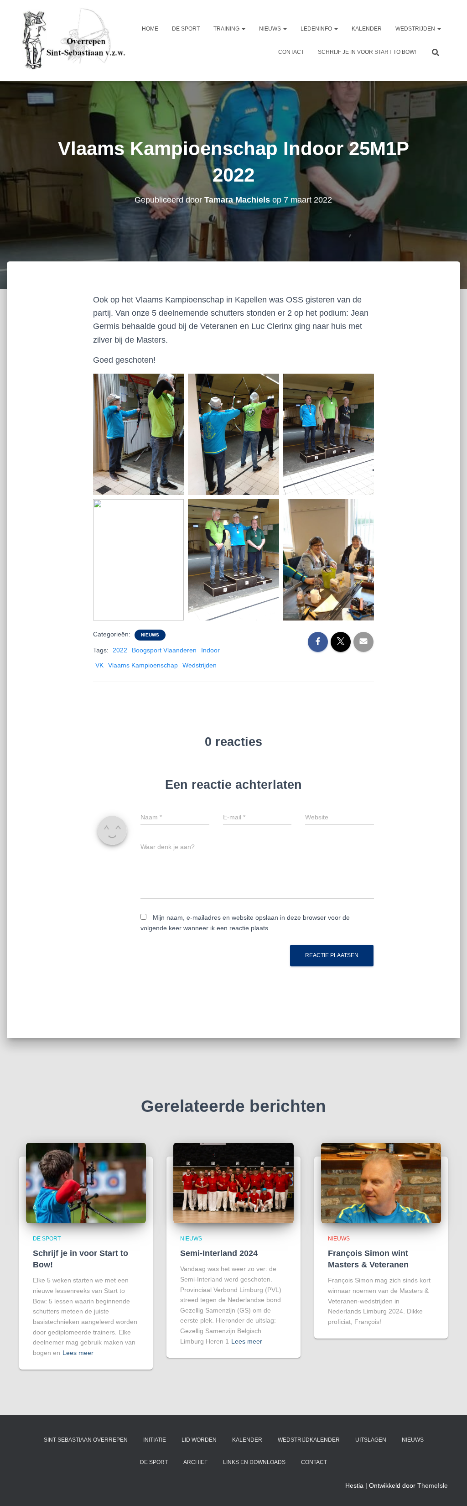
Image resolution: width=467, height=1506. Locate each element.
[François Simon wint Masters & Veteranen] (381, 1182)
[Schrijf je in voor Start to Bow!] (86, 1182)
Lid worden (199, 1440)
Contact (291, 52)
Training (227, 29)
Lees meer (77, 1352)
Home (150, 29)
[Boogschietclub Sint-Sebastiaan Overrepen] (72, 40)
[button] (243, 29)
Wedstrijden (415, 29)
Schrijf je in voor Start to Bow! (367, 52)
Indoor (210, 650)
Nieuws (270, 29)
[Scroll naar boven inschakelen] (449, 1487)
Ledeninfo (317, 29)
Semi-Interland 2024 (219, 1253)
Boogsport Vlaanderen (164, 650)
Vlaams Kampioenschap (143, 665)
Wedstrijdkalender (309, 1440)
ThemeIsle (432, 1485)
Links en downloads (254, 1462)
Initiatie (154, 1440)
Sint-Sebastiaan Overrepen (86, 1440)
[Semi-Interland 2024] (233, 1182)
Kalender (367, 29)
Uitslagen (370, 1440)
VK (99, 665)
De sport (186, 29)
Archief (195, 1462)
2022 (120, 650)
